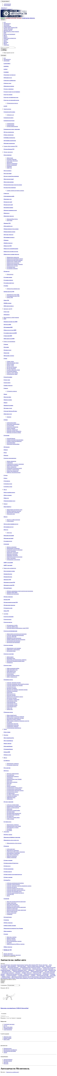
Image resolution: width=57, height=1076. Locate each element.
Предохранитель (8, 931)
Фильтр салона (7, 754)
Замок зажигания (11, 903)
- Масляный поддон (6, 971)
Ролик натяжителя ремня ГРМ (11, 602)
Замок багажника (8, 377)
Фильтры (6, 42)
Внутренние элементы (9, 355)
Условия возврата (8, 1028)
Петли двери (10, 364)
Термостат (10, 662)
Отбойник (10, 777)
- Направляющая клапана (36, 971)
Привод (5, 36)
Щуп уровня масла (12, 676)
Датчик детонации (8, 860)
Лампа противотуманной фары (15, 439)
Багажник (6, 347)
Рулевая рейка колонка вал (14, 813)
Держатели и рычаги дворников (15, 464)
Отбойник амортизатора (9, 137)
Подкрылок (7, 447)
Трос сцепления (11, 558)
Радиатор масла (11, 672)
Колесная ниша (7, 397)
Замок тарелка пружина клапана (15, 190)
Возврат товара (7, 1038)
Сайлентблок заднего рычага (14, 787)
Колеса (5, 516)
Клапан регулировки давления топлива (17, 689)
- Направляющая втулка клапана (20, 971)
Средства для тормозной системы (11, 100)
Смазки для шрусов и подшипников (12, 91)
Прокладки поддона (12, 265)
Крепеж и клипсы (8, 399)
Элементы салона (8, 486)
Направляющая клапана (9, 231)
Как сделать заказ (8, 1027)
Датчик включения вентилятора (15, 883)
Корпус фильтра (7, 743)
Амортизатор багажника (9, 111)
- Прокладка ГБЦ (36, 972)
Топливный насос (12, 706)
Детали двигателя (8, 28)
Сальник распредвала (9, 282)
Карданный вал (7, 506)
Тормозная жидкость (12, 103)
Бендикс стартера (8, 834)
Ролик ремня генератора (9, 605)
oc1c (5, 22)
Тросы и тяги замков (12, 372)
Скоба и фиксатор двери (13, 369)
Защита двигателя (8, 385)
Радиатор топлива (12, 698)
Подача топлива (11, 695)
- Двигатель (4, 968)
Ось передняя (7, 767)
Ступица (9, 830)
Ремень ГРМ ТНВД (12, 592)
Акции (5, 1052)
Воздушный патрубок (9, 737)
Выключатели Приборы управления (12, 837)
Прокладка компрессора (13, 288)
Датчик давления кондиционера (15, 635)
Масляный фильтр (8, 746)
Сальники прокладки (12, 765)
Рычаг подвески (11, 786)
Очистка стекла (7, 83)
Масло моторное (8, 495)
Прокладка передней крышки (14, 260)
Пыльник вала (11, 513)
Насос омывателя (11, 466)
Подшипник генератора (13, 853)
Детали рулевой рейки (13, 804)
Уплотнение (10, 674)
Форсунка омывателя (12, 471)
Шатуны (9, 167)
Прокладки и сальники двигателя (11, 254)
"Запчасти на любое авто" (12, 1072)
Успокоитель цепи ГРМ (13, 296)
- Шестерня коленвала (16, 976)
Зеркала (6, 388)
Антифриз (6, 72)
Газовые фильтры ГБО (9, 149)
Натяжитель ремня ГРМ (9, 582)
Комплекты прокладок (13, 257)
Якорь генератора (11, 857)
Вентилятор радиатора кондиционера (16, 634)
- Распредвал (45, 974)
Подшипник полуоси (8, 526)
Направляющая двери (12, 362)
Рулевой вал (10, 816)
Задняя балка (10, 775)
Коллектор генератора (13, 850)
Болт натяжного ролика (9, 571)
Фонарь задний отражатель (14, 431)
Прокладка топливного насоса (15, 696)
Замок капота (7, 382)
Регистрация (7, 5)
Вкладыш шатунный (9, 179)
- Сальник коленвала (10, 975)
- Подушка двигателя (49, 971)
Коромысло (6, 213)
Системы (6, 39)
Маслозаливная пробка (13, 668)
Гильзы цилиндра (11, 159)
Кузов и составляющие (9, 34)
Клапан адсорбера (12, 688)
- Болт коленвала (11, 966)
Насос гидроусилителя (13, 807)
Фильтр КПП (7, 752)
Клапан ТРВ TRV (11, 636)
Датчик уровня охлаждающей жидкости (13, 874)
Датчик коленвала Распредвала (11, 863)
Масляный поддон (8, 226)
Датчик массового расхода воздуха (16, 890)
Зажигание (6, 898)
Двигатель (6, 193)
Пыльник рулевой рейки (13, 810)
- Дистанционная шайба (14, 968)
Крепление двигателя (9, 216)
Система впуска (7, 619)
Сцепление (6, 544)
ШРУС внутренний (8, 562)
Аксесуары (6, 311)
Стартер (6, 934)
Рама (5, 452)
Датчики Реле (7, 880)
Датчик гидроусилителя (13, 884)
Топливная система (8, 679)
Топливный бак (11, 702)
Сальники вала (11, 267)
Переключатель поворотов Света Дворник (13, 928)
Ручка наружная (11, 368)
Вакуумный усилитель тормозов (15, 716)
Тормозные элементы (12, 726)
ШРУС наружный (8, 565)
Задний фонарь (11, 438)
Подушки (9, 220)
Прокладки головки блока (14, 261)
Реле (8, 895)
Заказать (3, 1016)
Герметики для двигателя (9, 74)
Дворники (10, 462)
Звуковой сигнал (8, 917)
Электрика (6, 44)
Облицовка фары (11, 422)
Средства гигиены (8, 94)
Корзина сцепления (12, 554)
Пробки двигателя (8, 243)
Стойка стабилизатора (13, 794)
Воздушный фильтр (8, 740)
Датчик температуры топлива (15, 685)
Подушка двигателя (8, 234)
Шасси (5, 43)
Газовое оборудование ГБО (10, 27)
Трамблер (9, 914)
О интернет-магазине (9, 1024)
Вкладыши (10, 158)
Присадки (6, 498)
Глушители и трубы (12, 625)
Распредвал (7, 271)
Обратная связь (7, 1036)
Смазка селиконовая (8, 89)
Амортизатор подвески (9, 120)
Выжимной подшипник (13, 548)
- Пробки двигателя (26, 972)
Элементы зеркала (12, 391)
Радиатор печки (11, 651)
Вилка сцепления (11, 547)
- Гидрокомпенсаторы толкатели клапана (29, 967)
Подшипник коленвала (9, 237)
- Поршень (17, 972)
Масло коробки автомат (9, 492)
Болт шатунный (7, 173)
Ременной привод (8, 588)
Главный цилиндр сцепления (14, 549)
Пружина (9, 780)
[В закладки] (6, 1016)
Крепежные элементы (13, 763)
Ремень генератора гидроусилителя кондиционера (20, 591)
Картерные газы (8, 199)
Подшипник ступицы (12, 827)
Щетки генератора (12, 856)
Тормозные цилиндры (13, 725)
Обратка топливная (12, 691)
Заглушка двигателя (12, 160)
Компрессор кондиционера (14, 638)
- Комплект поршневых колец (19, 970)
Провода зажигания (12, 908)
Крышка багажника (8, 405)
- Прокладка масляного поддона (13, 974)
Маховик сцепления (12, 555)
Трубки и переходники (13, 469)
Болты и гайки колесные (13, 519)
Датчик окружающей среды (14, 891)
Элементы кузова (8, 483)
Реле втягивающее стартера (14, 941)
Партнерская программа (10, 1051)
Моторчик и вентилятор (13, 649)
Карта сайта (7, 1039)
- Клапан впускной (36, 968)
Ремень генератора (8, 596)
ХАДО (5, 106)
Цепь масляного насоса (13, 675)
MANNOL (6, 66)
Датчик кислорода (12, 887)
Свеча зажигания (11, 912)
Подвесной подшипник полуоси (11, 524)
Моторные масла (8, 77)
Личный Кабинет (8, 1059)
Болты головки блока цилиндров (11, 176)
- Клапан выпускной (47, 968)
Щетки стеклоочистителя (13, 472)
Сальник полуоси (8, 541)
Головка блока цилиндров (10, 187)
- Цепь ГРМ (52, 975)
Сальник (9, 829)
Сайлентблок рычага (12, 792)
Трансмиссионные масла (9, 500)
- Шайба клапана (5, 976)
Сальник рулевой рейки (13, 817)
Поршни (9, 166)
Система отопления (8, 645)
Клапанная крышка (8, 207)
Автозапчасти (7, 23)
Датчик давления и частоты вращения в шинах (19, 885)
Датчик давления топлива (14, 682)
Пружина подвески (12, 782)
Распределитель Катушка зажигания (16, 910)
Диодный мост (11, 849)
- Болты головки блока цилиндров (35, 966)
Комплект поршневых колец (10, 210)
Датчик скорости (8, 871)
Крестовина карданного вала (14, 509)
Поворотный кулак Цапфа (14, 826)
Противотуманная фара (13, 424)
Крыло (5, 402)
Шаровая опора (11, 797)
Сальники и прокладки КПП (10, 333)
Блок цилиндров (8, 155)
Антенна (6, 344)
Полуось (6, 529)
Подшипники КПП (8, 327)
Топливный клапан (12, 705)
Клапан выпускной (8, 204)
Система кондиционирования (10, 631)
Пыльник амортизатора (9, 143)
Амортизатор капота (8, 117)
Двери (5, 358)
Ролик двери (10, 365)
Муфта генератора (8, 922)
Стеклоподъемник (12, 371)
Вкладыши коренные (9, 182)
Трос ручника (7, 732)
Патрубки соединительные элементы (16, 659)
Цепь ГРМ (10, 297)
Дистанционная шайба (9, 196)
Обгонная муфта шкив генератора (16, 851)
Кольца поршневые (12, 163)
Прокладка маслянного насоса (15, 258)
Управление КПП (8, 335)
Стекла (5, 475)
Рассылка (6, 1063)
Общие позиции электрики (10, 925)
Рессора (9, 783)
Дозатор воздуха (11, 686)
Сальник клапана (8, 277)
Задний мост (7, 760)
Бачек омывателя (11, 461)
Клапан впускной (8, 201)
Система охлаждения (9, 653)
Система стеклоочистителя (10, 458)
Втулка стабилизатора (13, 773)
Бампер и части (7, 350)
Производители (8, 1048)
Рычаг (9, 784)
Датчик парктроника (8, 868)
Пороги (6, 449)
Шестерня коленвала (9, 305)
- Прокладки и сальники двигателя (31, 974)
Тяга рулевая (10, 818)
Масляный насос (11, 671)
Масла (5, 35)
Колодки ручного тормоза (14, 719)
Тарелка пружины (12, 796)
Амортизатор (10, 123)
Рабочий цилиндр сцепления (14, 556)
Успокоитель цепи (8, 608)
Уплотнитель (7, 481)
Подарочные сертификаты (10, 1049)
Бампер (9, 417)
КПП (5, 32)
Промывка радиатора (9, 86)
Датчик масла (7, 866)
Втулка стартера (11, 939)
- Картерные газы (26, 968)
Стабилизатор (11, 793)
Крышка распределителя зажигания (16, 907)
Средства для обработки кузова (11, 97)
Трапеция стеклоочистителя (14, 468)
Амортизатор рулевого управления (12, 129)
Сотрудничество (8, 1029)
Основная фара (11, 442)
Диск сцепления (11, 551)
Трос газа (9, 708)
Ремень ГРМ (7, 599)
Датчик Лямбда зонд (12, 626)
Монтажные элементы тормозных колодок (18, 720)
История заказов (8, 1061)
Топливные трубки (12, 701)
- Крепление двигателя (41, 970)
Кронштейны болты (12, 219)
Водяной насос (11, 658)
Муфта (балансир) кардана (14, 511)
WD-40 (5, 69)
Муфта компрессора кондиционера (16, 639)
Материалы (7, 314)
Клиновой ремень (8, 574)
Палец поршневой (12, 165)
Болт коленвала (7, 170)
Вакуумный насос (12, 715)
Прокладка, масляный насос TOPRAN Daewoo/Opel (14, 1008)
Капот (5, 394)
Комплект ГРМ (7, 579)
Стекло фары (10, 425)
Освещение (6, 435)
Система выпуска (8, 622)
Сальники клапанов (12, 268)
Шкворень (10, 799)
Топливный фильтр (8, 749)
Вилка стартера (11, 938)
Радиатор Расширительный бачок (15, 661)
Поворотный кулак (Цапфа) (14, 779)
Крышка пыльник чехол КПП (10, 321)
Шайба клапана (7, 303)
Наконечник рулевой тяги (14, 806)
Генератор (6, 846)
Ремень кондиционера (13, 593)
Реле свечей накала (12, 911)
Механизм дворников (12, 465)
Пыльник (9, 809)
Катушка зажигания (12, 904)
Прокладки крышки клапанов (15, 264)
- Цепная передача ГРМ (42, 975)
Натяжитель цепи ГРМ (13, 294)
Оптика (6, 419)
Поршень (6, 240)
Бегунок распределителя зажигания (16, 901)
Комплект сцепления (12, 552)
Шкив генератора (8, 946)
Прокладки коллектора (13, 263)
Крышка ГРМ (7, 223)
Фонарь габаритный (12, 429)
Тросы (5, 40)
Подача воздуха (11, 693)
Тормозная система (8, 712)
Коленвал (9, 162)
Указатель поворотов (12, 427)
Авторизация (7, 4)
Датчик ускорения (8, 877)
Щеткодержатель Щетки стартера (15, 944)
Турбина (6, 285)
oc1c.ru (5, 1025)
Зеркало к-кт (10, 114)
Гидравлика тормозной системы (15, 718)
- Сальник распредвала (23, 975)
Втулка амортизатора (9, 132)
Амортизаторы (7, 26)
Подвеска (6, 770)
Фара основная (11, 428)
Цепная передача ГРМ (9, 291)
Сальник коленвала (8, 280)
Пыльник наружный (8, 538)
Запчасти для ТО (8, 30)
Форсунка (10, 709)
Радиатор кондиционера (13, 642)
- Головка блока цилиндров (48, 967)
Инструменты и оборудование (11, 31)
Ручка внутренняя (12, 367)
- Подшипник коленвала (7, 972)
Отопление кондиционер (13, 641)
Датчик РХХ (10, 894)
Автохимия (6, 25)
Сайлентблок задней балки (14, 789)
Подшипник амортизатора (10, 140)
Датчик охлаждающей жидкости (15, 892)
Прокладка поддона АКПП (10, 330)
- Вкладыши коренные (12, 967)
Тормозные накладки (12, 723)
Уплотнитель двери (12, 374)
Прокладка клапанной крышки (11, 248)
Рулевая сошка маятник (13, 814)
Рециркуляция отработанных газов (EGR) (18, 628)
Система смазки (7, 665)
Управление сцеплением (13, 559)
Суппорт (9, 722)
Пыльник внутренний (9, 535)
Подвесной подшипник (13, 512)
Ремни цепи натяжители (10, 38)
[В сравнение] (8, 1016)
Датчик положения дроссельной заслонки (18, 684)
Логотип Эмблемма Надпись (10, 411)
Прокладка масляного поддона (11, 251)
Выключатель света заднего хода (11, 840)
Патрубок (9, 692)
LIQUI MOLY (7, 63)
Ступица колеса (7, 821)
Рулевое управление (8, 801)
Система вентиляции (8, 616)
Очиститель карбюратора (10, 80)
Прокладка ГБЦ (8, 245)
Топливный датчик (12, 703)
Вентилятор (10, 657)
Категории (3, 55)
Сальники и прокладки (13, 699)
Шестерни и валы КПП (9, 338)
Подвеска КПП (7, 324)
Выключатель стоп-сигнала (14, 843)
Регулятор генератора (12, 854)
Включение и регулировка (14, 648)
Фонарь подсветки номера (14, 432)
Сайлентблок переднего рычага (15, 790)
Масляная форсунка (12, 669)
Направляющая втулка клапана (11, 228)
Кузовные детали (8, 408)
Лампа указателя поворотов (14, 441)
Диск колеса (10, 521)
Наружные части (8, 413)
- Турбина (32, 975)
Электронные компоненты (14, 727)
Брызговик (6, 352)
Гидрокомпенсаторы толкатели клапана (13, 184)
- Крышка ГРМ (51, 970)
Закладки (6, 1062)
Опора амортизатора (12, 126)
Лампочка (6, 919)
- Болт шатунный (21, 966)
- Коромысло (30, 970)
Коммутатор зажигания (13, 905)
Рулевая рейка (11, 811)
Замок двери (10, 361)
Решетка (6, 455)
